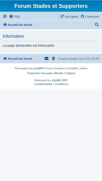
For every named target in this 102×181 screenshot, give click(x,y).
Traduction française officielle (45, 73)
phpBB (38, 68)
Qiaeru (71, 73)
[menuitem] (14, 16)
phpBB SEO (60, 80)
